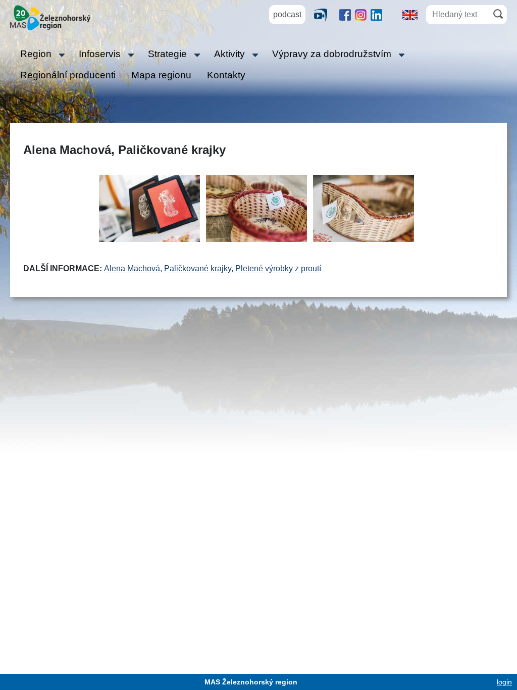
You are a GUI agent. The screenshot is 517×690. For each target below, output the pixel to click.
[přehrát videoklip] (324, 14)
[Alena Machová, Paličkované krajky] (363, 208)
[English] (410, 14)
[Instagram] (361, 14)
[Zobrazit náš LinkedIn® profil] (376, 14)
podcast (287, 14)
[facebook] (345, 14)
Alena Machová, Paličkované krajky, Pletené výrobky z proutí (212, 268)
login (504, 682)
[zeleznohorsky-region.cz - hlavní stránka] (50, 17)
